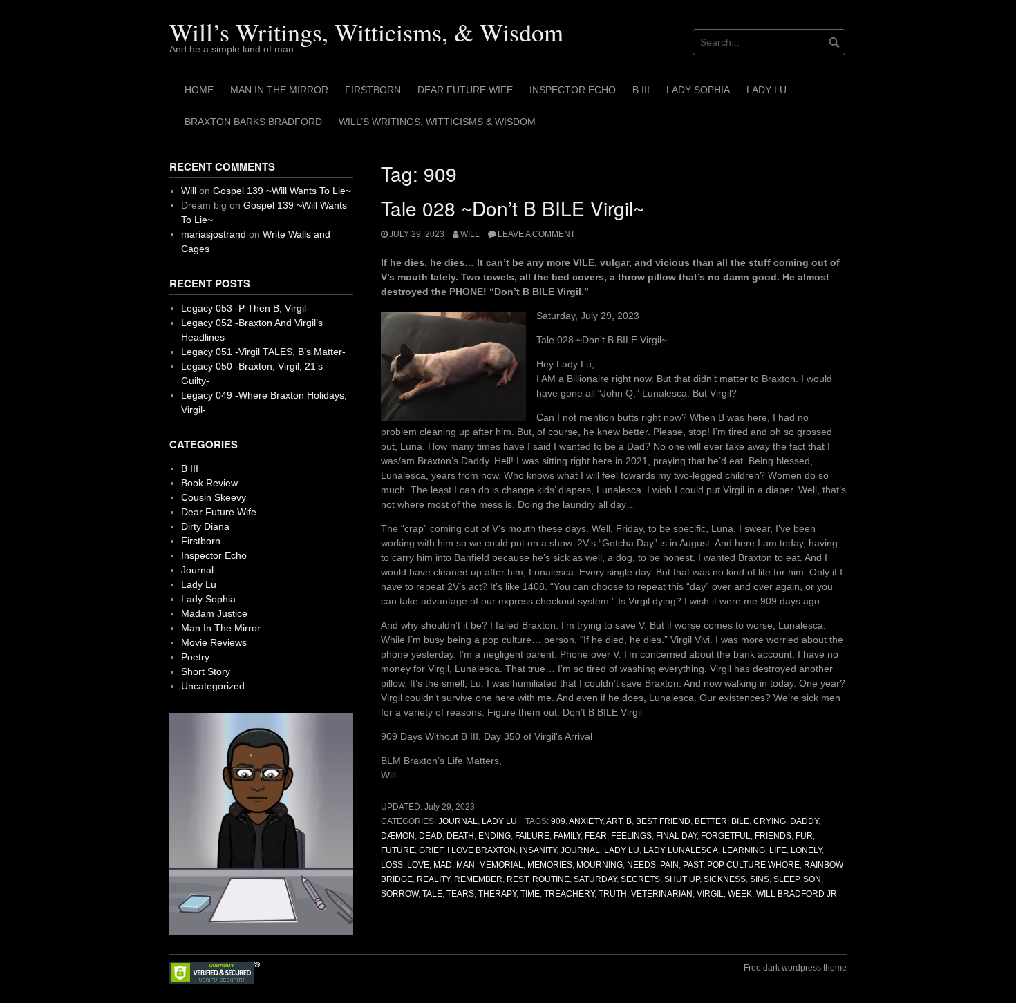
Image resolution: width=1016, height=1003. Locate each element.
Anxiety (586, 821)
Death (460, 836)
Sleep (786, 879)
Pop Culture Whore (753, 865)
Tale (432, 894)
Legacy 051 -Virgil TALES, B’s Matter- (263, 351)
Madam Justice (214, 613)
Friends (773, 836)
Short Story (205, 671)
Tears (460, 894)
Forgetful (726, 836)
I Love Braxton (481, 850)
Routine (551, 879)
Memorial (501, 865)
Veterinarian (662, 894)
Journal (458, 821)
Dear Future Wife (465, 89)
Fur (804, 836)
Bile (740, 821)
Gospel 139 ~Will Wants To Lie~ (282, 190)
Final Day (676, 836)
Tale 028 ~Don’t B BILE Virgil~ (512, 208)
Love (418, 865)
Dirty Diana (205, 526)
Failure (532, 836)
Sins (759, 879)
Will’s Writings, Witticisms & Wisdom (437, 121)
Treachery (569, 894)
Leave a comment (536, 234)
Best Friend (663, 821)
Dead (430, 836)
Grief (431, 850)
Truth (613, 894)
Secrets (640, 879)
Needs (641, 865)
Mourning (599, 865)
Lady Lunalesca (680, 850)
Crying (769, 821)
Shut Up (681, 879)
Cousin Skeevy (213, 497)
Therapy (497, 894)
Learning (743, 850)
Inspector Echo (572, 89)
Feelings (631, 836)
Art (614, 821)
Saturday (595, 879)
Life (778, 850)
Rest (517, 879)
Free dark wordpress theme (795, 968)
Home (199, 89)
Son (812, 879)
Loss (392, 865)
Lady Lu (766, 89)
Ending (494, 836)
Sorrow (399, 894)
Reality (433, 879)
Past (693, 865)
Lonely (806, 850)
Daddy (804, 821)
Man (465, 865)
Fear (596, 836)
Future (398, 850)
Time (530, 894)
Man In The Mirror (279, 89)
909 (558, 821)
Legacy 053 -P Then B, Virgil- (245, 308)
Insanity (538, 850)
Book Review (209, 482)
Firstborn (373, 89)
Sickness (725, 879)
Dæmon (398, 836)
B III (641, 89)
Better (711, 821)
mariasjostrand (213, 234)
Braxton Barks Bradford (253, 121)
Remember (478, 879)
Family (567, 836)
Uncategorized (213, 685)
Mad (442, 865)
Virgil (710, 894)
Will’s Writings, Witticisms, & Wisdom (366, 31)
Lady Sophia (698, 89)
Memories (549, 865)
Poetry (195, 656)
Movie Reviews (214, 642)
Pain (669, 865)
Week (740, 894)
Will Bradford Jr (796, 894)
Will (470, 234)
